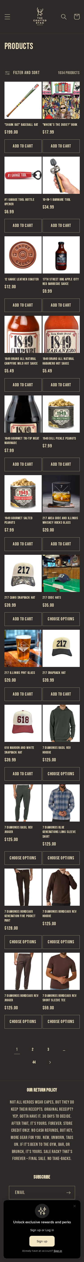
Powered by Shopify (58, 1259)
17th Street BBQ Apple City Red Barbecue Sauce (61, 281)
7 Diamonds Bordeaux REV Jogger (21, 998)
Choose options (61, 619)
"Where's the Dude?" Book (60, 125)
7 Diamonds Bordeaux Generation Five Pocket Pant (20, 916)
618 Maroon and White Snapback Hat (19, 750)
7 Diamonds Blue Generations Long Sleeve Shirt (59, 832)
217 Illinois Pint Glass (19, 673)
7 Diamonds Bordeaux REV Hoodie (60, 914)
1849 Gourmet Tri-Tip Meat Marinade (22, 440)
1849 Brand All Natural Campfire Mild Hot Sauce (21, 361)
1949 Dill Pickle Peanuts (59, 438)
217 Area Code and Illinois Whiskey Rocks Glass (60, 520)
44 (34, 1062)
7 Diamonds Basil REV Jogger (18, 829)
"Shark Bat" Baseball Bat (21, 125)
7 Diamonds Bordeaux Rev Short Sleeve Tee (60, 998)
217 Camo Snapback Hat (19, 598)
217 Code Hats (52, 598)
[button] (7, 16)
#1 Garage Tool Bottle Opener (19, 202)
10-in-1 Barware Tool (57, 200)
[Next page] (49, 1062)
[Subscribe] (68, 1193)
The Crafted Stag (35, 1259)
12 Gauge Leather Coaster (21, 279)
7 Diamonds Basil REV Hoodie (57, 750)
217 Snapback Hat (54, 673)
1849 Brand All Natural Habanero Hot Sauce (58, 361)
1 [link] (17, 1049)
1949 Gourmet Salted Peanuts (18, 520)
